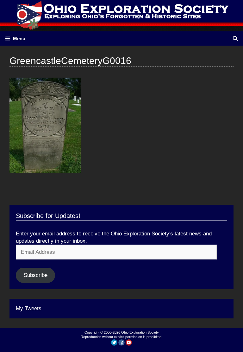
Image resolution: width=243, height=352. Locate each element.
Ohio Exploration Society (140, 332)
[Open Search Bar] (235, 38)
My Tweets (28, 308)
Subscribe (35, 275)
